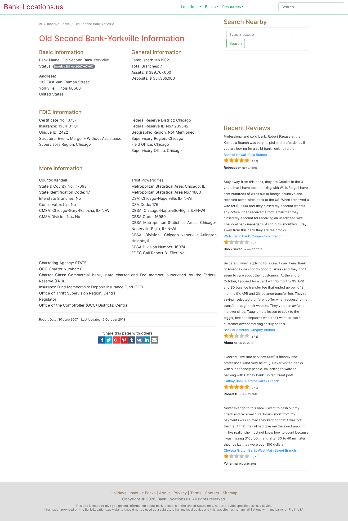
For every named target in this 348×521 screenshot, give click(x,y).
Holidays (118, 492)
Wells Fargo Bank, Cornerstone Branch (253, 236)
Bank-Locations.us (29, 7)
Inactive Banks (58, 24)
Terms (195, 492)
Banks (210, 6)
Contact (212, 492)
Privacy (180, 492)
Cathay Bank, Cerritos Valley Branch (251, 381)
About (164, 492)
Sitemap (230, 492)
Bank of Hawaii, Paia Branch (245, 155)
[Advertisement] (266, 87)
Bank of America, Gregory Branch (249, 330)
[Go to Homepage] (40, 24)
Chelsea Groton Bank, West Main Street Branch (260, 450)
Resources (231, 6)
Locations (189, 6)
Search (235, 43)
